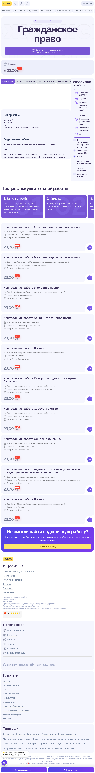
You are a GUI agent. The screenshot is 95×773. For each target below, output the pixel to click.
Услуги (6, 681)
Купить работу (72, 770)
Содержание (7, 81)
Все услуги (6, 11)
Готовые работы (11, 685)
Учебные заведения (13, 714)
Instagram (12, 635)
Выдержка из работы (26, 81)
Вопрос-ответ (10, 702)
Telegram (11, 644)
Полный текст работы (67, 81)
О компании (9, 592)
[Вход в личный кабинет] (21, 3)
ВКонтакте (12, 648)
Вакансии (8, 588)
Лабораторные (63, 11)
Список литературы (46, 81)
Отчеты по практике (83, 11)
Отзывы (7, 584)
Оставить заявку (47, 546)
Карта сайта (9, 576)
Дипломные (20, 11)
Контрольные (47, 11)
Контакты (7, 718)
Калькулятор (9, 698)
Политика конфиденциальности (18, 571)
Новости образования (13, 706)
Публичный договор (13, 580)
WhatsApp (12, 639)
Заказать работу (25, 770)
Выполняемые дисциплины (16, 710)
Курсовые (33, 11)
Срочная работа (11, 694)
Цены (5, 689)
